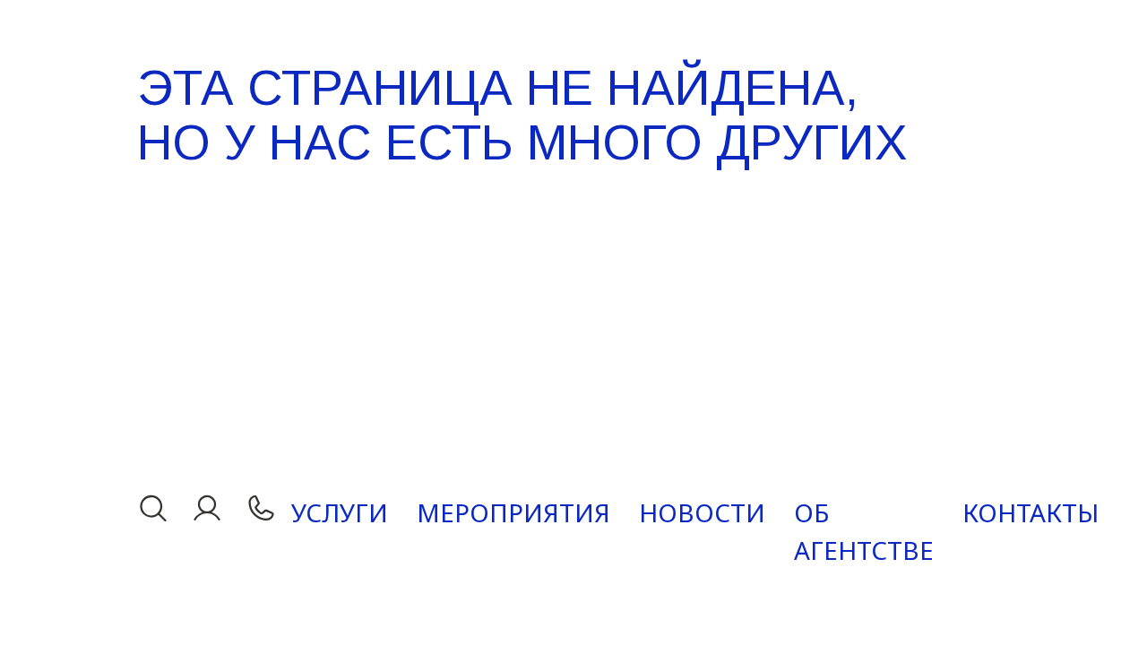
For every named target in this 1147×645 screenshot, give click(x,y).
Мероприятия (513, 512)
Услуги (339, 512)
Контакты (1030, 512)
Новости (702, 512)
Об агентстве (864, 531)
